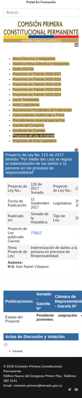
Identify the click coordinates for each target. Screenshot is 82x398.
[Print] (76, 149)
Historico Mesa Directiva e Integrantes (41, 64)
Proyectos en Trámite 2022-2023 (37, 94)
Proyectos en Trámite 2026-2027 (37, 74)
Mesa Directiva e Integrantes (34, 59)
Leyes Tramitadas (26, 100)
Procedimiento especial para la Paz (39, 120)
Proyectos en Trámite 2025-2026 (37, 79)
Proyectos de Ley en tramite (33, 135)
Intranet (18, 351)
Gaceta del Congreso (28, 125)
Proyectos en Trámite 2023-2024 (37, 89)
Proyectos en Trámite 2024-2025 (37, 84)
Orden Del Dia (23, 69)
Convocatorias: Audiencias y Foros (38, 115)
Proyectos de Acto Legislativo (34, 141)
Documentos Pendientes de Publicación (42, 110)
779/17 (36, 233)
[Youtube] (76, 389)
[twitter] (69, 389)
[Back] (5, 344)
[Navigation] (76, 49)
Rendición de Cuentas (29, 130)
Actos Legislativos (26, 105)
